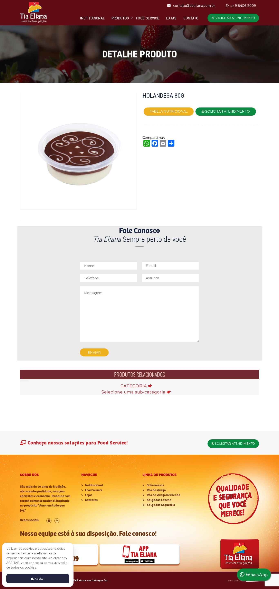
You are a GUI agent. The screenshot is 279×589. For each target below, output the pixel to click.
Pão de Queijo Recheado (163, 495)
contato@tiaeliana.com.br (194, 6)
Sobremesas (155, 485)
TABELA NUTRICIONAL (168, 111)
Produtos (120, 18)
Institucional (92, 18)
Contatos (91, 500)
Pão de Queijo (156, 490)
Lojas (171, 18)
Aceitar (39, 578)
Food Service (147, 18)
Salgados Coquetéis (160, 505)
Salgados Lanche (158, 500)
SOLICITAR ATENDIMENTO (234, 18)
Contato (191, 18)
